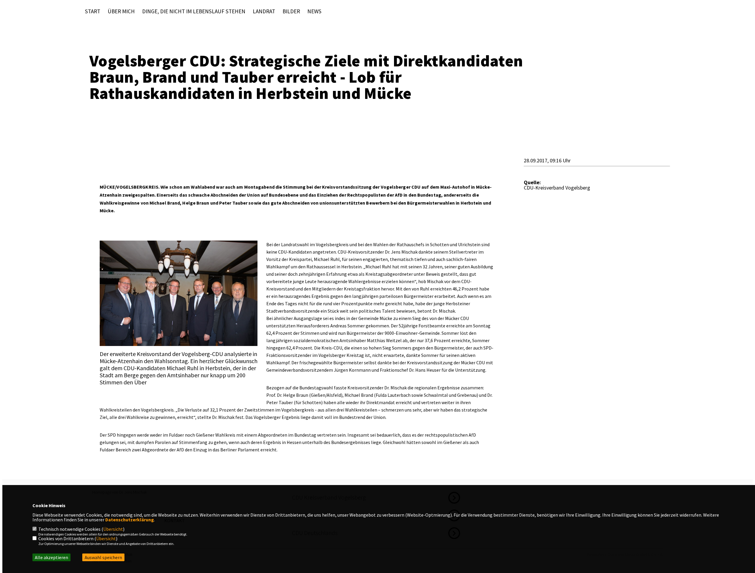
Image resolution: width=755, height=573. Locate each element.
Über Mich (121, 11)
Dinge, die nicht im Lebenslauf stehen (193, 11)
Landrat (264, 11)
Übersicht (113, 529)
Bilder (291, 11)
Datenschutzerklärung (129, 520)
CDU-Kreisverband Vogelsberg (557, 187)
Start (92, 11)
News (314, 11)
